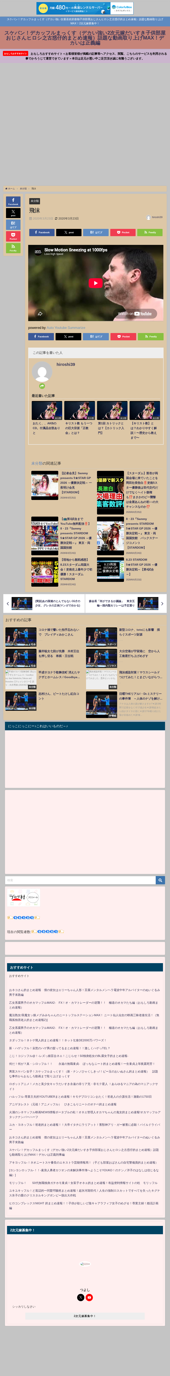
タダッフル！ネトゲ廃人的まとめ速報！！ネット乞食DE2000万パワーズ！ (58, 1040)
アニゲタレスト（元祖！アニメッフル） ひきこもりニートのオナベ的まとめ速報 (63, 1104)
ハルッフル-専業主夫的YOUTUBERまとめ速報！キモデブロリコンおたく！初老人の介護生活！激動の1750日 (80, 1096)
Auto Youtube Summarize (66, 327)
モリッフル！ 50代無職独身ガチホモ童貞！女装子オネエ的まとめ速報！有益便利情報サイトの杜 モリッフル (83, 1182)
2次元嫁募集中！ (85, 1316)
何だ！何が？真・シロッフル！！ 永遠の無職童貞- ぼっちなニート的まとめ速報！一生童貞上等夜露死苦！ (82, 1063)
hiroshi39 (157, 217)
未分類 (35, 201)
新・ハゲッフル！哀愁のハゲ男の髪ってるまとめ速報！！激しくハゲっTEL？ (59, 1048)
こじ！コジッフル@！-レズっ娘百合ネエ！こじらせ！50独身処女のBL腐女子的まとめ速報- (68, 1055)
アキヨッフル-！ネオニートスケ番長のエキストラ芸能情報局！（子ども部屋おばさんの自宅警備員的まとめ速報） (83, 1162)
